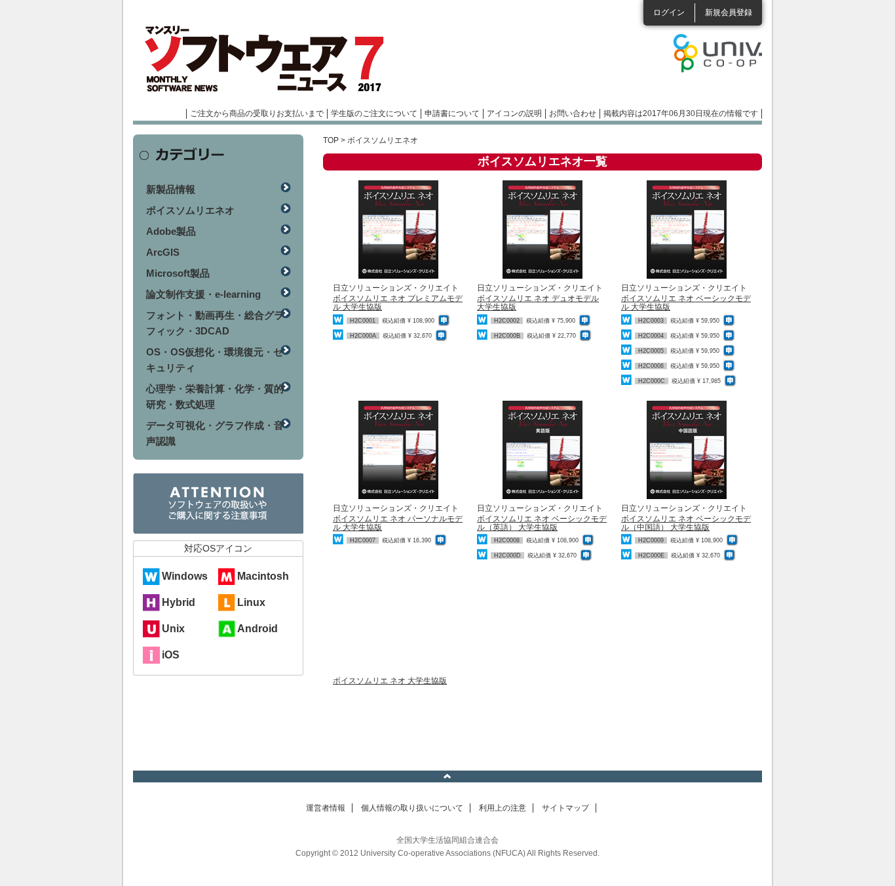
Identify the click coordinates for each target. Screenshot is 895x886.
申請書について (452, 113)
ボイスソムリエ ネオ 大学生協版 (390, 680)
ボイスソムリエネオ (190, 210)
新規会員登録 (728, 12)
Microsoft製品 (178, 273)
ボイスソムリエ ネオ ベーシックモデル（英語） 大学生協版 (542, 523)
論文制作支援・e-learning (203, 294)
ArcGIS (163, 252)
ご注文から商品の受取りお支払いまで (257, 113)
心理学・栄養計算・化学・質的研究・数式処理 (215, 396)
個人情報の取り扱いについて (412, 808)
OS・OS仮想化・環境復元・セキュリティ (214, 359)
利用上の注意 (502, 808)
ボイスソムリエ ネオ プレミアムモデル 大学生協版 (398, 303)
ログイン (669, 12)
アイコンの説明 (514, 113)
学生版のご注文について (374, 113)
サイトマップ (565, 808)
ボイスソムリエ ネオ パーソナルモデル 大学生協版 (398, 523)
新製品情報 (170, 189)
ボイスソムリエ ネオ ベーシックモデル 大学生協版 (686, 303)
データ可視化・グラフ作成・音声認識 (215, 433)
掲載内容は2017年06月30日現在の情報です (680, 113)
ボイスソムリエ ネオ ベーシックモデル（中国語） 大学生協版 (686, 523)
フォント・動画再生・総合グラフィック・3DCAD (215, 323)
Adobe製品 (171, 231)
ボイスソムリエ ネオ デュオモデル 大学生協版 (538, 303)
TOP (331, 140)
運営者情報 (325, 808)
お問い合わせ (572, 113)
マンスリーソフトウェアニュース (272, 59)
